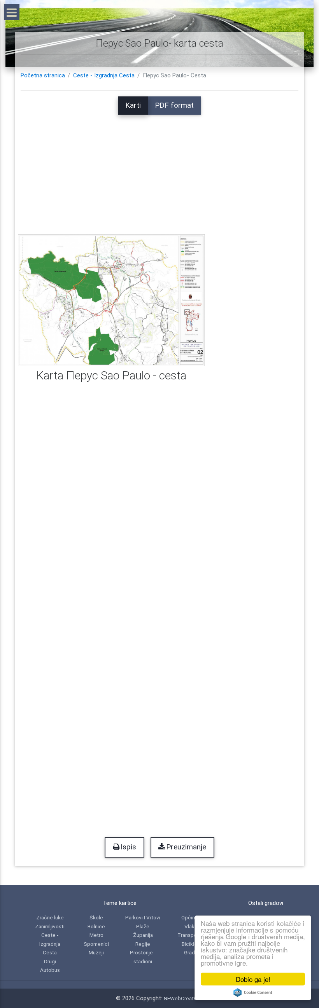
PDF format (174, 105)
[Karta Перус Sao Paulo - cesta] (111, 299)
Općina (189, 917)
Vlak (189, 926)
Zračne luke (50, 917)
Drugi (50, 961)
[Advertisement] (159, 169)
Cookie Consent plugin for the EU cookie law (252, 992)
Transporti (189, 935)
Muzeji (96, 952)
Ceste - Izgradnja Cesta (104, 75)
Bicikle (189, 944)
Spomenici (96, 944)
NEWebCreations (183, 998)
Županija (143, 935)
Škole (96, 917)
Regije (142, 944)
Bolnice (96, 926)
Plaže (142, 926)
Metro (96, 935)
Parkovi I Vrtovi (142, 917)
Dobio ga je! (253, 979)
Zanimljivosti (50, 926)
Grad (189, 952)
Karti (133, 105)
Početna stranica (43, 75)
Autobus (50, 970)
